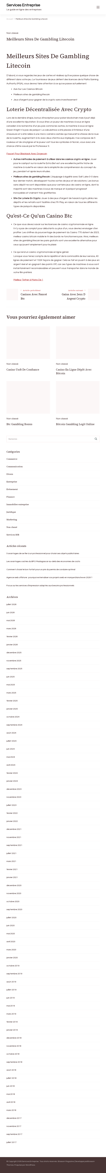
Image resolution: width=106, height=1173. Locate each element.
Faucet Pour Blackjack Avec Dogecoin (26, 153)
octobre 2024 (12, 717)
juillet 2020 (11, 918)
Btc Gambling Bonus (19, 424)
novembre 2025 (13, 661)
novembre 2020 (13, 893)
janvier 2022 (12, 821)
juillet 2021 (11, 853)
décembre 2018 (13, 1038)
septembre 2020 (14, 909)
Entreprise (11, 481)
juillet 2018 (11, 1078)
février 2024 (12, 773)
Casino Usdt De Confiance (22, 369)
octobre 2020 (12, 901)
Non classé (11, 527)
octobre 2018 (12, 1054)
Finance (10, 496)
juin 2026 (10, 612)
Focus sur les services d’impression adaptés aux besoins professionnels (40, 586)
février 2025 (12, 701)
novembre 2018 (13, 1046)
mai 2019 (10, 1006)
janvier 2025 (12, 709)
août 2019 (11, 982)
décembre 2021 (13, 829)
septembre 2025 (14, 669)
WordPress (30, 1165)
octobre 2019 (12, 966)
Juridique (11, 512)
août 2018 (11, 1070)
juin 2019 (10, 998)
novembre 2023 (13, 797)
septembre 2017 (14, 1134)
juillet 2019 (11, 990)
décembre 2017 (13, 1118)
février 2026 (12, 636)
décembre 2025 (13, 653)
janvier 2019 (12, 1030)
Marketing (11, 519)
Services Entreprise (23, 5)
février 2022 (12, 813)
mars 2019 (11, 1014)
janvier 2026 (12, 645)
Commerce (11, 458)
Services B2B (12, 534)
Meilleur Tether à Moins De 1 (28, 280)
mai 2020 (10, 934)
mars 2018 (11, 1110)
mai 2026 (10, 620)
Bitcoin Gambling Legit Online (75, 424)
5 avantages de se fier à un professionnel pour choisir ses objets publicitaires (42, 553)
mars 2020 (11, 950)
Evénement (12, 489)
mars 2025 (11, 693)
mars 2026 (11, 629)
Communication (14, 466)
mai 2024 (10, 757)
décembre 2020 (13, 885)
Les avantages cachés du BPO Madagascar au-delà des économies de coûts (43, 561)
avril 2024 (10, 765)
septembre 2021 (14, 845)
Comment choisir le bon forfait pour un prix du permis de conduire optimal (40, 569)
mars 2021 (11, 861)
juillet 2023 (11, 805)
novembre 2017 (13, 1126)
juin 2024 (10, 749)
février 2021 (12, 869)
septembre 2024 (14, 725)
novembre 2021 (13, 837)
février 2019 (12, 1022)
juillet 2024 (11, 741)
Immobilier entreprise (17, 504)
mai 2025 (10, 685)
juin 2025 (10, 677)
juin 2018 (10, 1086)
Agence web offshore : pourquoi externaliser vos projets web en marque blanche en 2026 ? (49, 577)
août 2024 (11, 733)
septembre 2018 (14, 1062)
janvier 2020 (12, 958)
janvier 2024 (12, 781)
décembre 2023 (13, 789)
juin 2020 (10, 925)
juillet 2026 (11, 604)
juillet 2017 (11, 1142)
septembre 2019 (14, 974)
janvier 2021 (12, 877)
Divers (9, 474)
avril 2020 (10, 942)
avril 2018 (10, 1102)
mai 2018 (10, 1094)
